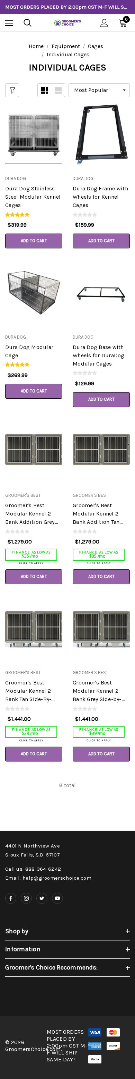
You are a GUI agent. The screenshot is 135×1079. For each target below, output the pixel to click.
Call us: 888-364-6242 (33, 869)
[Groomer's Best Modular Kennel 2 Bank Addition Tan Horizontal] (101, 451)
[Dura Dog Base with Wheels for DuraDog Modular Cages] (101, 293)
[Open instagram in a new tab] (26, 898)
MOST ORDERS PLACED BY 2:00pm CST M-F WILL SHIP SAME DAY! (67, 7)
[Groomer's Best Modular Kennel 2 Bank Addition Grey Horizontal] (33, 451)
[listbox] (99, 90)
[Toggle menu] (9, 23)
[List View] (58, 90)
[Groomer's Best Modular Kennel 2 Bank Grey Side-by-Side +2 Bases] (101, 629)
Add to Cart (34, 240)
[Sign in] (104, 23)
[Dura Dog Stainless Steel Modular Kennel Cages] (33, 135)
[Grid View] (44, 90)
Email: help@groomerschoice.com (48, 878)
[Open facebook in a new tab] (10, 898)
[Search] (28, 23)
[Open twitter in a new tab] (41, 898)
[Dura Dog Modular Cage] (33, 293)
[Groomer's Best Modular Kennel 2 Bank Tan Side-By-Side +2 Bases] (33, 629)
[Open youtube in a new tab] (57, 898)
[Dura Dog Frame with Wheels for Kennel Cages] (101, 135)
